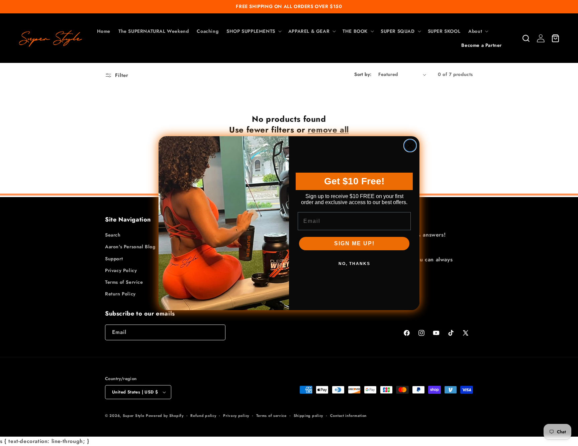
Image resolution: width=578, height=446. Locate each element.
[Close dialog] (410, 146)
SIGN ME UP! (354, 243)
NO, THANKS (354, 263)
